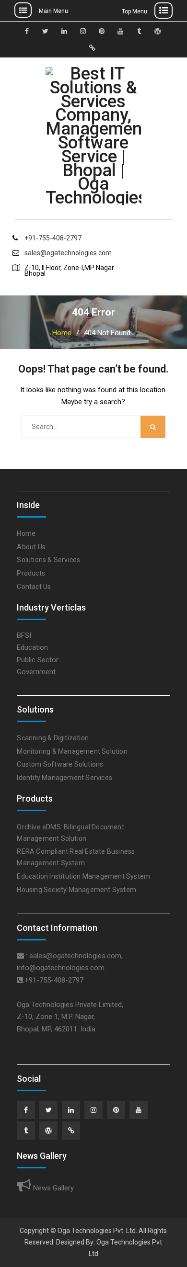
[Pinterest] (116, 1110)
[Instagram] (93, 1110)
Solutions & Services (48, 560)
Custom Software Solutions (60, 764)
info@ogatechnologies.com (61, 967)
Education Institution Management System (83, 876)
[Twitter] (48, 1110)
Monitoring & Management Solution (72, 751)
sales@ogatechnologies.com (68, 253)
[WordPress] (48, 1130)
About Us (31, 547)
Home (26, 533)
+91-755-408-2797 (53, 238)
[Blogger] (71, 1130)
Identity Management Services (64, 777)
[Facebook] (26, 1110)
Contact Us (34, 586)
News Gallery (52, 1188)
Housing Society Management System (76, 890)
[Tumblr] (26, 1130)
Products (31, 573)
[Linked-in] (71, 1110)
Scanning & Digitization (53, 738)
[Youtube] (138, 1110)
